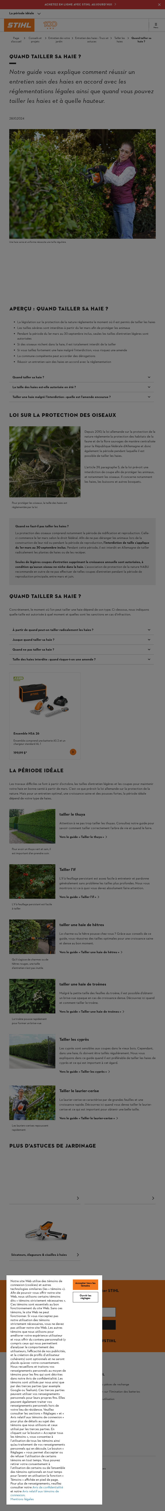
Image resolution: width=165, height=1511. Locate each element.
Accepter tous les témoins (85, 1284)
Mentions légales (22, 1499)
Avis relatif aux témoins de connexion (34, 1493)
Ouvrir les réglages (85, 1297)
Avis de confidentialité (47, 1487)
